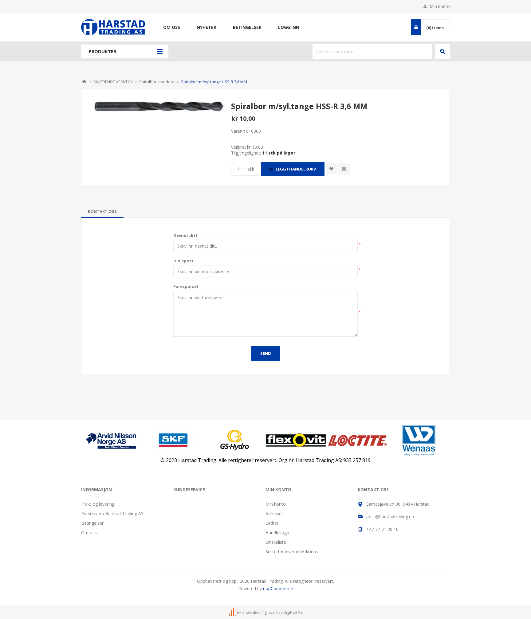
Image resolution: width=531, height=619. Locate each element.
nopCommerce (278, 588)
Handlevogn (277, 532)
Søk (442, 51)
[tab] (102, 211)
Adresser (274, 513)
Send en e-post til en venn (344, 168)
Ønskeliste (276, 542)
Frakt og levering (97, 504)
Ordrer (272, 523)
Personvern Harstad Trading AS (112, 513)
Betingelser (92, 523)
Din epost (183, 261)
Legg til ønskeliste (331, 168)
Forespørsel (185, 286)
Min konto (440, 6)
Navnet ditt (185, 235)
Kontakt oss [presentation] (102, 211)
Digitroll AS (292, 612)
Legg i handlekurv (296, 169)
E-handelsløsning (252, 612)
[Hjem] (84, 82)
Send (265, 353)
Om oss (89, 532)
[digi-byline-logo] (233, 612)
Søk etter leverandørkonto (292, 551)
